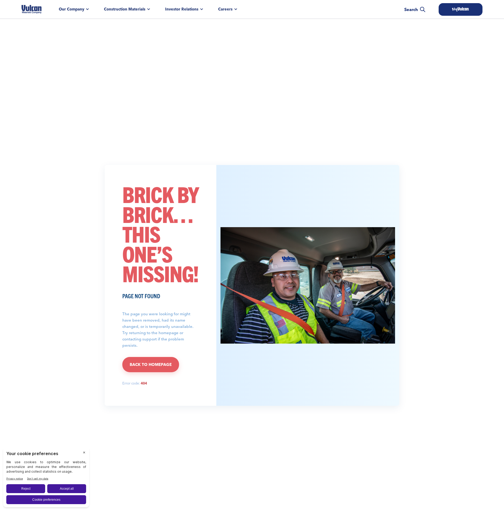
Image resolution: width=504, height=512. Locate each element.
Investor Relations (181, 9)
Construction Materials (124, 9)
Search (411, 9)
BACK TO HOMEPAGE (151, 364)
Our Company (71, 9)
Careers (225, 9)
